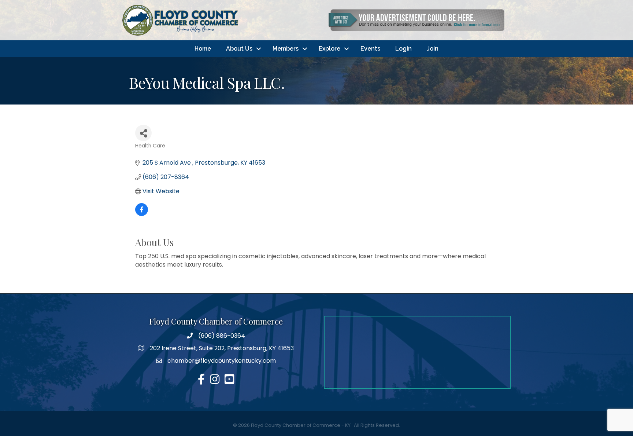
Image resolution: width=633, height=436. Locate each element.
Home (203, 48)
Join (432, 48)
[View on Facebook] (141, 214)
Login (403, 48)
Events (370, 48)
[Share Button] (143, 133)
